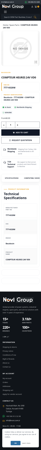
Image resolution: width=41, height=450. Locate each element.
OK (15, 443)
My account (7, 378)
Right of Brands (8, 359)
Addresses (6, 386)
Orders (5, 382)
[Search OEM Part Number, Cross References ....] (35, 17)
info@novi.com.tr (13, 420)
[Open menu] (5, 12)
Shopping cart (8, 390)
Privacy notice (8, 351)
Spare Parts (15, 25)
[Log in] (32, 6)
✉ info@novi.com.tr (7, 2)
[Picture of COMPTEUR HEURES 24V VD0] (20, 48)
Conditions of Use (9, 355)
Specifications (12, 178)
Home (5, 25)
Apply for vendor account (12, 394)
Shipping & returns (10, 347)
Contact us (6, 367)
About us (6, 363)
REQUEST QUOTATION (22, 140)
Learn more (26, 443)
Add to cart (22, 132)
